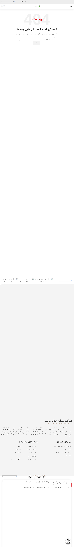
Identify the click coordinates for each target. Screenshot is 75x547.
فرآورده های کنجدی (16, 459)
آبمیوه (19, 446)
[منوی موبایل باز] (71, 6)
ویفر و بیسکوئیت (31, 455)
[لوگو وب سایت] (36, 6)
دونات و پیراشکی (31, 449)
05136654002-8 (41, 487)
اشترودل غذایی (32, 446)
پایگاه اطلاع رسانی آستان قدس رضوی (60, 452)
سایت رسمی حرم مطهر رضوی (62, 446)
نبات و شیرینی (32, 459)
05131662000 (58, 487)
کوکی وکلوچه (32, 452)
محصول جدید (17, 455)
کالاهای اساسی (17, 452)
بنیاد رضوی (68, 449)
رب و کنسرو (18, 449)
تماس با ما (68, 455)
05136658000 (27, 487)
